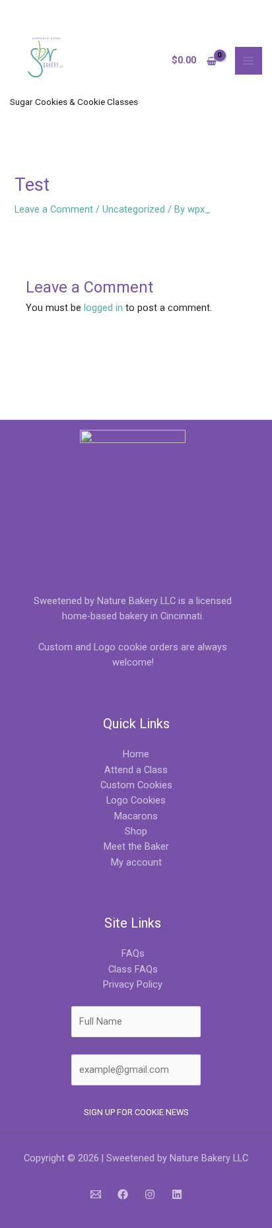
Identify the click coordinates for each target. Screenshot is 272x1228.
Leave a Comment (54, 209)
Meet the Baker (136, 846)
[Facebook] (123, 1194)
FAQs (133, 953)
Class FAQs (133, 969)
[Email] (95, 1194)
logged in (103, 308)
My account (136, 862)
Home (136, 754)
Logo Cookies (136, 800)
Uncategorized (133, 209)
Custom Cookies (136, 785)
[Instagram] (150, 1194)
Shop (136, 831)
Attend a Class (136, 770)
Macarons (136, 816)
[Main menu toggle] (249, 61)
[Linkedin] (177, 1194)
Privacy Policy (132, 984)
